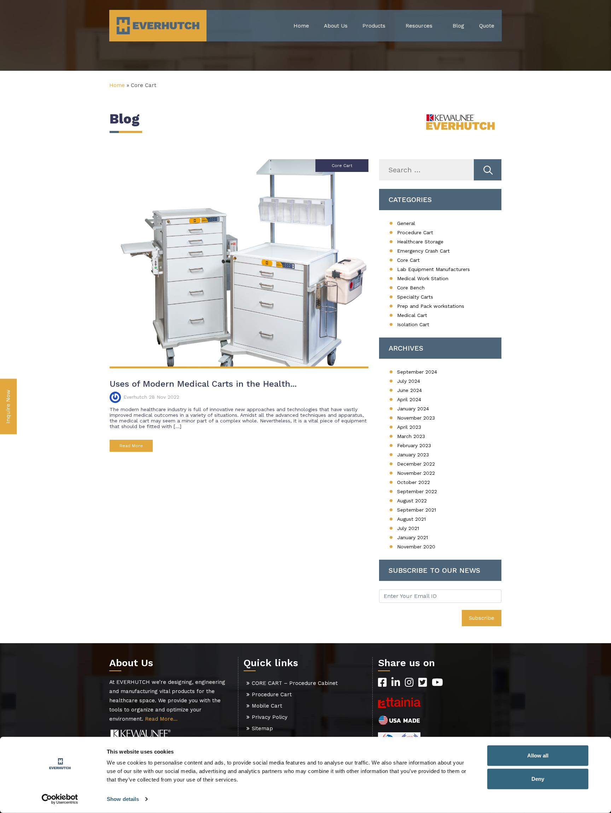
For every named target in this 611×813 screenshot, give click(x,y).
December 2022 (416, 464)
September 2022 (417, 491)
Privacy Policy (269, 717)
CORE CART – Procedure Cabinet (295, 683)
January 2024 (413, 408)
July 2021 (408, 528)
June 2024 (409, 390)
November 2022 (416, 473)
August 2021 (411, 519)
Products (373, 26)
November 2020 (416, 546)
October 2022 (413, 482)
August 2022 (412, 500)
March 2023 (411, 436)
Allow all (537, 756)
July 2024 (408, 381)
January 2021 (412, 537)
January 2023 (413, 454)
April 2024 (409, 399)
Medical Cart (412, 315)
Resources (419, 26)
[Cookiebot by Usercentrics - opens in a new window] (60, 799)
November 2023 (416, 418)
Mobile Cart (267, 706)
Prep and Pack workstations (430, 306)
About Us (336, 26)
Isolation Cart (413, 324)
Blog (458, 26)
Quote (486, 26)
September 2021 (416, 510)
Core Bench (411, 287)
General (406, 223)
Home (301, 26)
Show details (123, 799)
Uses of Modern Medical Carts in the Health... (203, 384)
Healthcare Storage (420, 241)
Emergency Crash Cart (423, 251)
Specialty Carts (415, 297)
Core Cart (408, 260)
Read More (131, 445)
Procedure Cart (415, 232)
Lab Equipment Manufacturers (433, 269)
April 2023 (409, 427)
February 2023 (414, 445)
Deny (537, 778)
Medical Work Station (422, 278)
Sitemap (262, 728)
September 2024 (417, 372)
